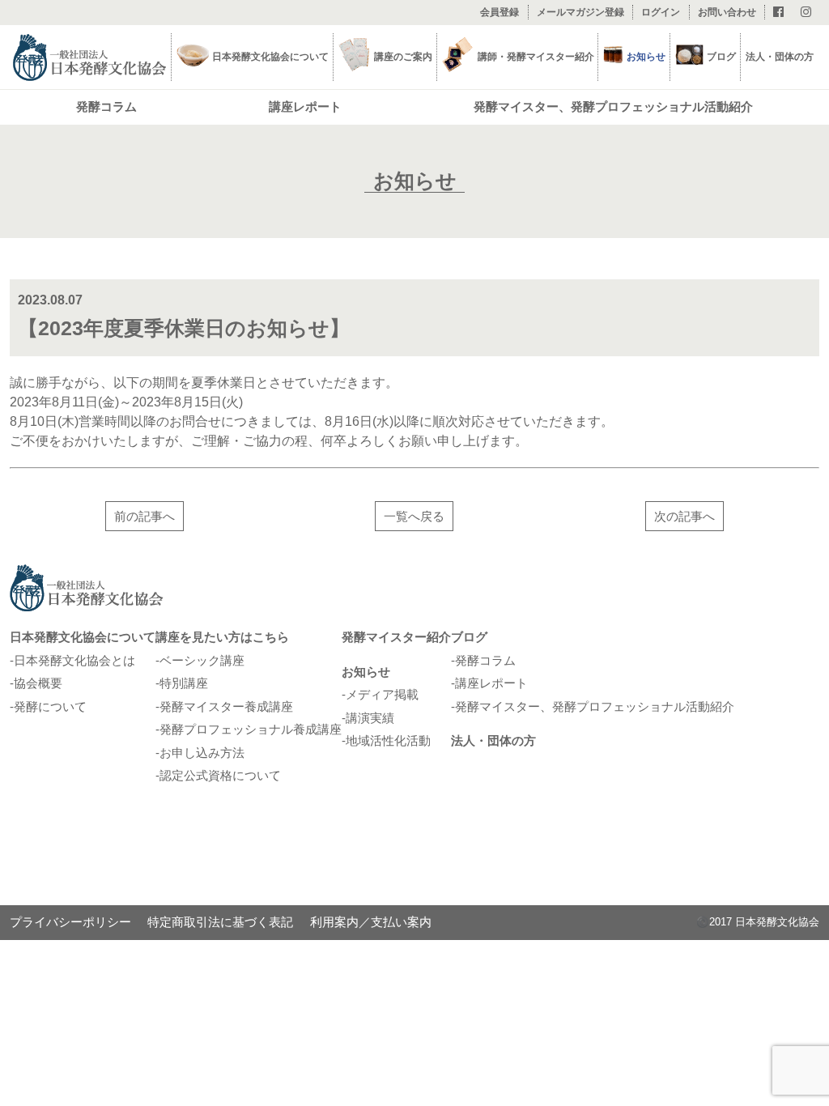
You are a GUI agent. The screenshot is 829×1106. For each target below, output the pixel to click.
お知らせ (366, 671)
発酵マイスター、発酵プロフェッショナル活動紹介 (613, 106)
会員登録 (499, 12)
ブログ (721, 56)
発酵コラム (106, 106)
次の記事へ (684, 516)
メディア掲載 (382, 694)
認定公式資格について (220, 775)
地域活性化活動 (388, 740)
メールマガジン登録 (580, 12)
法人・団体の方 (780, 56)
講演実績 (370, 718)
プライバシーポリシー (70, 922)
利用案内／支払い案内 (371, 922)
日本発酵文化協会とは (74, 660)
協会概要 (38, 683)
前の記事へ (144, 516)
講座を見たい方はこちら (222, 637)
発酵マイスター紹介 (396, 637)
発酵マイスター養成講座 (226, 706)
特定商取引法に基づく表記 (220, 922)
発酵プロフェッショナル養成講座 (250, 729)
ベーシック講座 (201, 660)
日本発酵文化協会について (82, 637)
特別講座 (183, 683)
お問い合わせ (727, 12)
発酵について (50, 706)
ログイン (660, 12)
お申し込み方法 (201, 752)
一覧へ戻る (414, 516)
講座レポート (305, 106)
